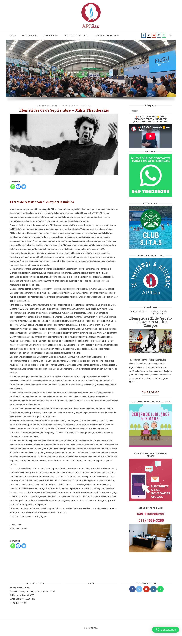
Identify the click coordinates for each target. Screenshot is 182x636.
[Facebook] (143, 35)
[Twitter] (149, 35)
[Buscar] (169, 109)
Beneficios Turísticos (76, 35)
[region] (91, 72)
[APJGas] (132, 589)
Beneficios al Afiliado (107, 35)
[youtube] (154, 35)
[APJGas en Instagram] (153, 589)
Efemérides (85, 105)
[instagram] (159, 35)
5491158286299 (27, 598)
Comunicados (51, 35)
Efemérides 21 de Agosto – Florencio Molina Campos (150, 322)
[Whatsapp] (12, 186)
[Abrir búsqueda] (171, 35)
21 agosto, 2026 (138, 311)
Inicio (13, 35)
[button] (165, 630)
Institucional (29, 35)
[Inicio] (91, 28)
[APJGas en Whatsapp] (164, 35)
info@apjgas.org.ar (18, 602)
